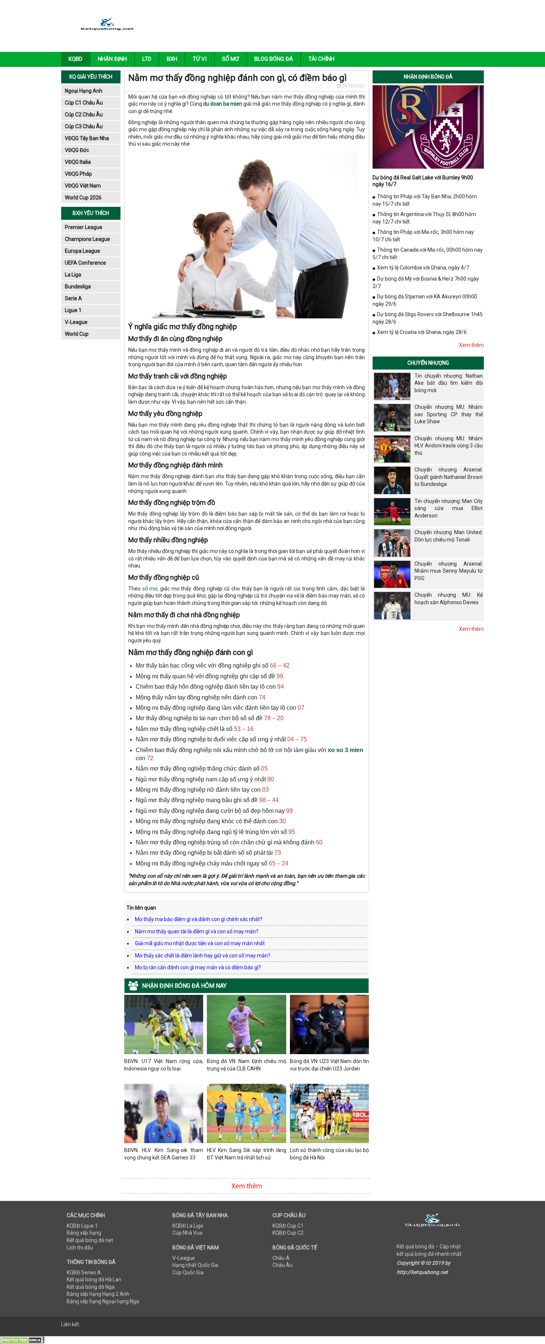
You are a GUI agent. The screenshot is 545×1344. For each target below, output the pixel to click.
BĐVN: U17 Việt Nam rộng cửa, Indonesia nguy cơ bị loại (163, 1065)
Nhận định (112, 59)
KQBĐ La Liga (187, 1226)
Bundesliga (78, 286)
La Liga (73, 275)
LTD (146, 59)
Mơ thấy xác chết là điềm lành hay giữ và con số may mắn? (202, 956)
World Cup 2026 (83, 198)
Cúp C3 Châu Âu (84, 126)
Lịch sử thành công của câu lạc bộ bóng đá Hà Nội (329, 1154)
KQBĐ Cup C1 (288, 1226)
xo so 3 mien (345, 750)
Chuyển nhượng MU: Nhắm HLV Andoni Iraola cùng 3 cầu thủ (448, 446)
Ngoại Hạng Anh (83, 91)
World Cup (77, 334)
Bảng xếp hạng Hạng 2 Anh (98, 1294)
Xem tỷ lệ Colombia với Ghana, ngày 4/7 (423, 268)
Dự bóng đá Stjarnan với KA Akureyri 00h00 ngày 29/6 (425, 300)
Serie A (73, 298)
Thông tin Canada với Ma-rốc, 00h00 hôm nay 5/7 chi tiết (428, 253)
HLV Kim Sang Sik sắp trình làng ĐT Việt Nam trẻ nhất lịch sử (246, 1154)
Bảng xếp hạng (84, 1233)
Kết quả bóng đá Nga (91, 1287)
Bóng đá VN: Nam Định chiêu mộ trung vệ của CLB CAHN (246, 1065)
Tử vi (200, 59)
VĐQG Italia (78, 162)
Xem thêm (246, 1186)
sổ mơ (150, 589)
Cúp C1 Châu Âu (84, 103)
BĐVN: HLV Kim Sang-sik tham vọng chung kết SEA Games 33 (163, 1154)
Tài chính (321, 59)
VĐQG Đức (77, 150)
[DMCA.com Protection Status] (22, 1340)
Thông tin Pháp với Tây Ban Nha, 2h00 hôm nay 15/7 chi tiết (425, 200)
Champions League (87, 239)
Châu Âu (282, 1265)
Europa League (82, 251)
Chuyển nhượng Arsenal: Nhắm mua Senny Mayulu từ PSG (448, 571)
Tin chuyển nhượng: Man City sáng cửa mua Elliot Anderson (448, 508)
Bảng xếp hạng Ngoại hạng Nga (103, 1301)
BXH (172, 59)
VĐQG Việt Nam (83, 186)
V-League (76, 322)
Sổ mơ (230, 59)
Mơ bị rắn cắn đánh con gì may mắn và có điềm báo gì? (198, 967)
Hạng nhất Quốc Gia (195, 1265)
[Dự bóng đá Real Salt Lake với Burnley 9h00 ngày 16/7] (428, 126)
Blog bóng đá (273, 59)
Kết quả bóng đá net (90, 1240)
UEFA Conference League (85, 264)
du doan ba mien (222, 104)
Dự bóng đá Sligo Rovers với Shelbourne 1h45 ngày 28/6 (428, 318)
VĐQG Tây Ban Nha (87, 138)
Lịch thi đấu (80, 1248)
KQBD (75, 59)
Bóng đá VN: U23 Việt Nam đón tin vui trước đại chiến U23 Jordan (329, 1065)
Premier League (83, 227)
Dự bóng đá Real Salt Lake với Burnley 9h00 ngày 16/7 (423, 181)
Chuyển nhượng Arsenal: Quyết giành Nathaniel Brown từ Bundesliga (448, 477)
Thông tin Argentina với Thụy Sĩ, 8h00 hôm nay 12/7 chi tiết (424, 218)
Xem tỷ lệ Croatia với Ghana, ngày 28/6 (422, 332)
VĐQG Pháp (78, 174)
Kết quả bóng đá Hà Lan (94, 1279)
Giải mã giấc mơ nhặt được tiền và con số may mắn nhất (200, 943)
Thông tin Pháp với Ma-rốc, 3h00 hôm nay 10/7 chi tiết (423, 235)
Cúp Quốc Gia (188, 1272)
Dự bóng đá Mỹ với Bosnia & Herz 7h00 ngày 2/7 (426, 282)
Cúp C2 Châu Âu (84, 114)
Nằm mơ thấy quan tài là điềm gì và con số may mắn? (196, 931)
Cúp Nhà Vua (187, 1233)
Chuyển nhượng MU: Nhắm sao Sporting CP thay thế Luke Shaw (448, 414)
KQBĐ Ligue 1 (82, 1226)
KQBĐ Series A (84, 1272)
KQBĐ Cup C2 (288, 1233)
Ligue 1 (73, 310)
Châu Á (281, 1258)
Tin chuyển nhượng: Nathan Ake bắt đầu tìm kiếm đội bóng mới (448, 383)
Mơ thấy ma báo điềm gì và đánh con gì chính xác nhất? (198, 919)
